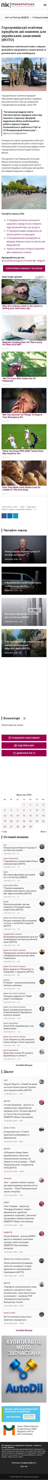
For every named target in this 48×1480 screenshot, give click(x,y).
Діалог (8, 1072)
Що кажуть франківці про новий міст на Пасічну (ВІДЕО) (19, 876)
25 (43, 821)
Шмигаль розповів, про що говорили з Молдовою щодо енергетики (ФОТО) (17, 907)
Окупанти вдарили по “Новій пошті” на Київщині (17, 997)
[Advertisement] (24, 688)
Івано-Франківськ (10, 858)
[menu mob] (45, 5)
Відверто (8, 1232)
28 (18, 826)
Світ (5, 845)
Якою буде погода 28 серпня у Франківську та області (18, 1054)
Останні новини (15, 837)
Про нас (24, 1466)
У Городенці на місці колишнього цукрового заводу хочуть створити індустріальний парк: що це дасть (24, 224)
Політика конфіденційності (24, 1463)
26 (5, 826)
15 (24, 815)
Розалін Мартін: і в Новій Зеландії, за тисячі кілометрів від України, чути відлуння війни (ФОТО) (21, 1087)
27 (11, 826)
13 (11, 815)
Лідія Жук (31, 507)
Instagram (18, 260)
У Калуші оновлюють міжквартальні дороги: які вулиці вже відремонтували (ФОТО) (24, 645)
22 (24, 821)
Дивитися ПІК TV (26, 753)
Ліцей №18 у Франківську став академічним (18, 1027)
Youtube (28, 260)
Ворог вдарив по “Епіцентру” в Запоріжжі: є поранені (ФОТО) (18, 970)
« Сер (4, 831)
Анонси (7, 1178)
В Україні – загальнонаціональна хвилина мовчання (19, 983)
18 (43, 815)
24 (37, 821)
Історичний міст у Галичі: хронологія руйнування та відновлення (16, 1134)
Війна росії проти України (14, 918)
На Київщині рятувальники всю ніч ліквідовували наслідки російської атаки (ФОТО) (20, 939)
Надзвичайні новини (12, 934)
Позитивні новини (23, 509)
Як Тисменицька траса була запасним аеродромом (17, 1318)
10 (37, 810)
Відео (5, 872)
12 (5, 815)
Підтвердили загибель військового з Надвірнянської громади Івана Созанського (20, 956)
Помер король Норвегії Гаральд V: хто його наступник (20, 849)
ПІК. (35, 104)
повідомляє (33, 101)
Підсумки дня (26, 745)
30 (30, 826)
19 (5, 821)
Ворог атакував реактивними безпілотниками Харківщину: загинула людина (17, 1012)
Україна (6, 980)
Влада (6, 902)
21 (18, 821)
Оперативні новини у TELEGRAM (24, 268)
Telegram (40, 260)
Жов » (43, 831)
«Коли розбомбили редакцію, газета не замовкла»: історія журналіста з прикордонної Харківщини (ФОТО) (18, 1267)
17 (37, 815)
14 (18, 815)
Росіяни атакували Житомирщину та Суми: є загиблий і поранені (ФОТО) (20, 923)
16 (30, 815)
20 (11, 821)
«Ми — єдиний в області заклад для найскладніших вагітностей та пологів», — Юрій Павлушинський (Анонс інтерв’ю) (21, 1187)
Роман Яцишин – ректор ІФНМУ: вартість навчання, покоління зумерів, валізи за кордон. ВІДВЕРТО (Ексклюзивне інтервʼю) (20, 1242)
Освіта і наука (8, 509)
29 (24, 826)
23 (30, 821)
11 (43, 810)
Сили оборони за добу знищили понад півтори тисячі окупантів (19, 1040)
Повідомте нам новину (26, 737)
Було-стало (9, 1128)
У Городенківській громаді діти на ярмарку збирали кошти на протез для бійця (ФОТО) (26, 241)
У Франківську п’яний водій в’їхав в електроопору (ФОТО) (20, 862)
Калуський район (10, 885)
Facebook (8, 260)
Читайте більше (24, 1065)
